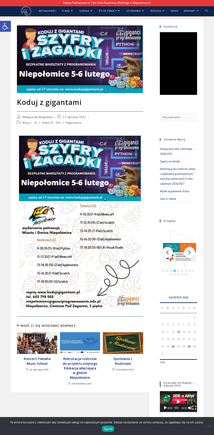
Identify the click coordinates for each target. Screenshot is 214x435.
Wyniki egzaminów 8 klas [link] (174, 191)
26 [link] (173, 346)
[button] (167, 252)
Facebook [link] (171, 26)
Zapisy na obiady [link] (170, 161)
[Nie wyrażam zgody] (209, 426)
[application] (178, 401)
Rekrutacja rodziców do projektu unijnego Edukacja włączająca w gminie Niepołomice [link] (80, 368)
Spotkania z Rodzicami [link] (122, 361)
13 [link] (178, 332)
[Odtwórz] (165, 408)
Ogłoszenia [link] (73, 123)
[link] (5, 26)
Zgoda (108, 428)
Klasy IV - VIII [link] (51, 123)
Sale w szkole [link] (168, 199)
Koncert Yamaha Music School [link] (37, 361)
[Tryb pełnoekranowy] (194, 408)
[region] (178, 252)
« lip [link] (162, 362)
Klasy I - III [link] (30, 123)
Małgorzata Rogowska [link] (37, 117)
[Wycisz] (190, 408)
